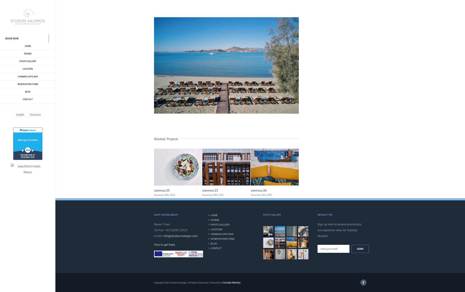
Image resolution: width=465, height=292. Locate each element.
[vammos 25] (268, 242)
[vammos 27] (291, 231)
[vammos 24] (291, 242)
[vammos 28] (303, 231)
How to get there (164, 244)
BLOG (214, 243)
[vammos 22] (303, 242)
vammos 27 (258, 190)
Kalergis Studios (28, 140)
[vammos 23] (280, 242)
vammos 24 (210, 190)
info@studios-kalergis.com (180, 236)
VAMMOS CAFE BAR (222, 234)
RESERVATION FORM (222, 238)
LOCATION (216, 229)
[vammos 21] (268, 254)
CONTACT (216, 248)
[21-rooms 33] (268, 231)
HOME (214, 215)
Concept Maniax (231, 282)
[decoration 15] (291, 254)
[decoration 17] (280, 254)
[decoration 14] (303, 254)
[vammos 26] (280, 231)
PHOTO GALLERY (220, 224)
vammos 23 (162, 190)
